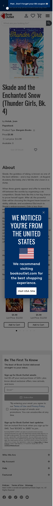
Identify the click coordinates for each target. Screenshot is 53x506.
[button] (29, 3)
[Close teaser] (7, 8)
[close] (43, 212)
